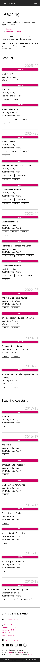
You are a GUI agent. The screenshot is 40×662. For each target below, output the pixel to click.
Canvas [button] (16, 99)
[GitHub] (25, 645)
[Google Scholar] (7, 645)
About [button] (6, 308)
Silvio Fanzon (8, 3)
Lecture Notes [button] (8, 175)
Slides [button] (5, 119)
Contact (20, 660)
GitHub (29, 655)
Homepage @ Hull (11, 640)
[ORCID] (16, 645)
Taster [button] (6, 123)
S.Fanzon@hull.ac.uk (12, 620)
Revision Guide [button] (22, 175)
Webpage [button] (6, 99)
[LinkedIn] (3, 645)
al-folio (21, 652)
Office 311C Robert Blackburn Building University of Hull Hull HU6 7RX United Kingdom (11, 630)
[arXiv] (20, 645)
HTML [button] (14, 599)
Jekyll (10, 652)
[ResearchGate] (11, 645)
